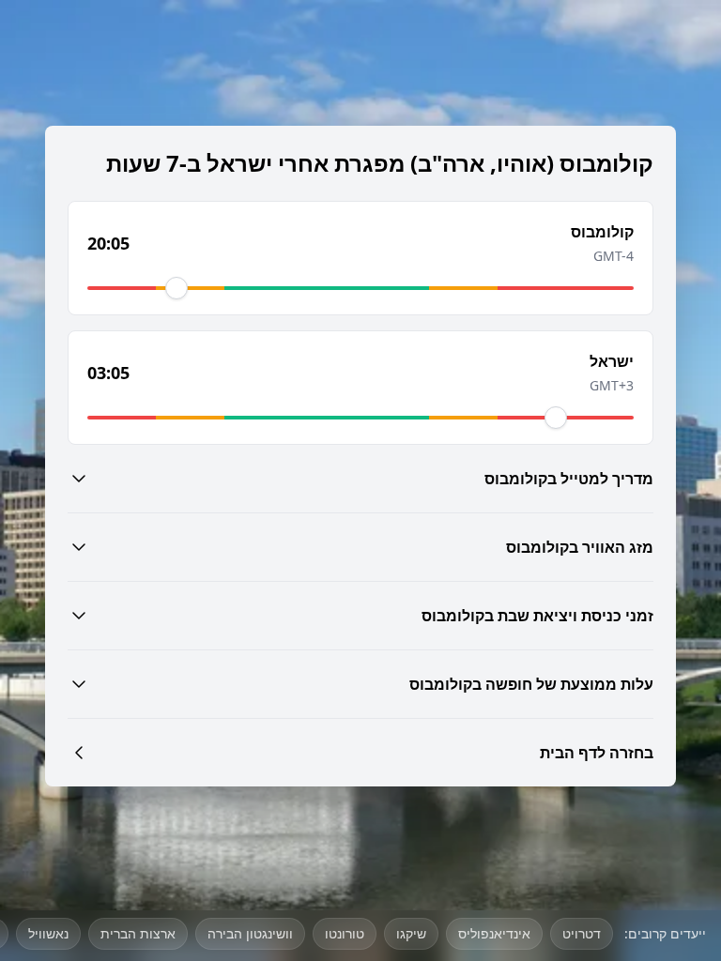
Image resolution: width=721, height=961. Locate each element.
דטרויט (581, 933)
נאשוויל (48, 933)
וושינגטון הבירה (250, 933)
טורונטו (344, 933)
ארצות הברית (138, 933)
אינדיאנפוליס (494, 933)
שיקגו (411, 933)
